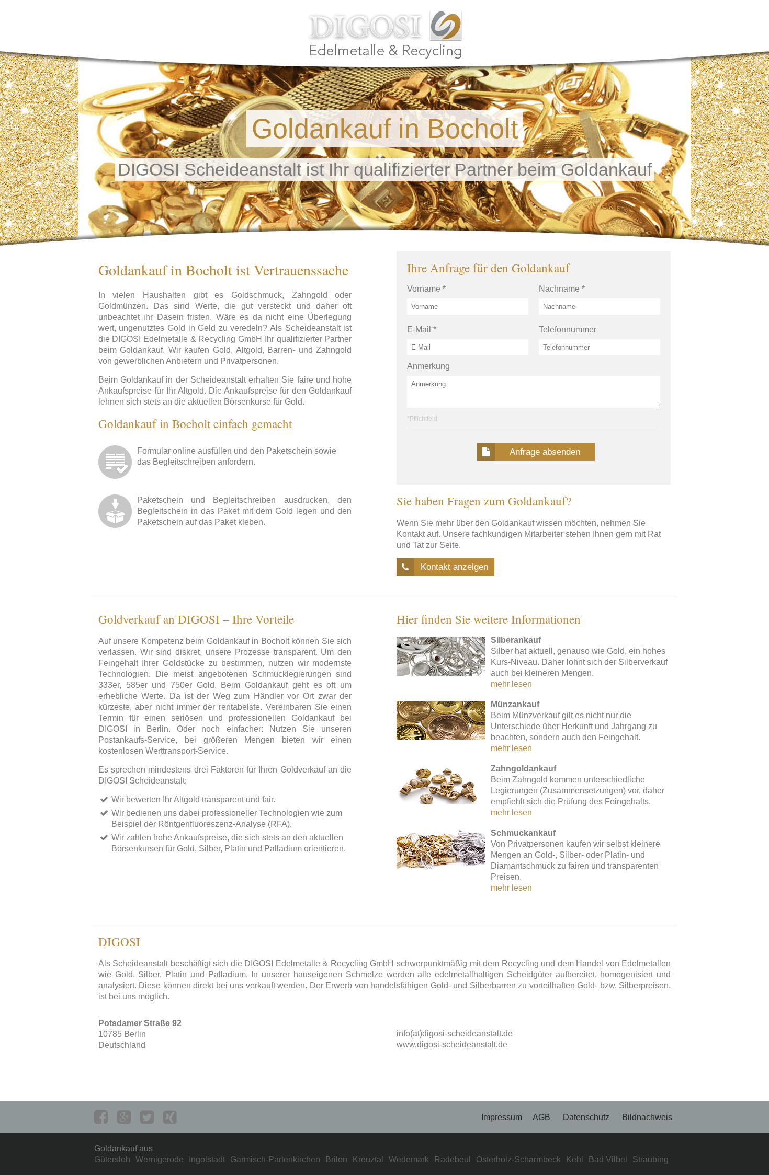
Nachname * (562, 288)
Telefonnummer (567, 329)
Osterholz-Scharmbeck (518, 1159)
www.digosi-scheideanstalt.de (452, 1044)
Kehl (574, 1159)
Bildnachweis (647, 1117)
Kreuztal (368, 1159)
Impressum (501, 1117)
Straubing (650, 1159)
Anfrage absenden (545, 452)
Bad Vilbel (608, 1159)
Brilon (336, 1159)
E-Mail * (421, 329)
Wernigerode (159, 1159)
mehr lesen (511, 683)
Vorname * (426, 288)
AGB (541, 1117)
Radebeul (452, 1159)
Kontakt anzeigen (454, 567)
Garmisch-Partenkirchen (275, 1159)
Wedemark (409, 1159)
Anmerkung (428, 366)
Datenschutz (586, 1117)
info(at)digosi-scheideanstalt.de (455, 1033)
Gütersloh (112, 1159)
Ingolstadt (207, 1159)
